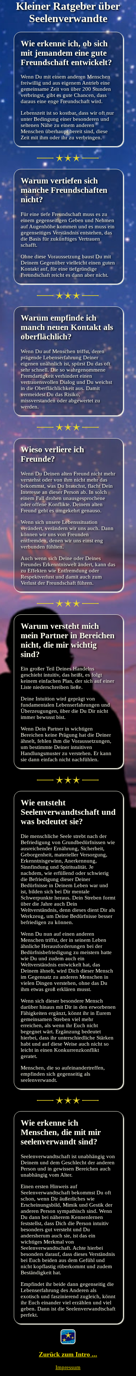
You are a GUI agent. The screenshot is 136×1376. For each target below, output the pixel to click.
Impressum (68, 1367)
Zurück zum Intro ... (68, 1354)
